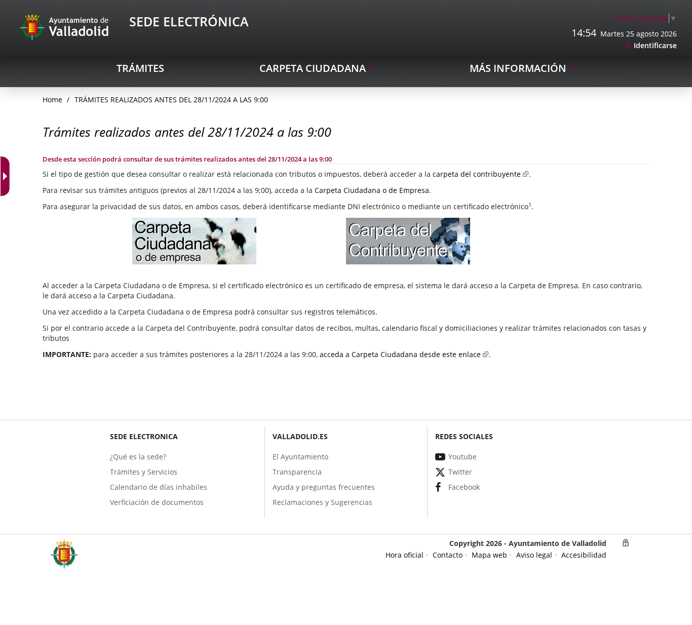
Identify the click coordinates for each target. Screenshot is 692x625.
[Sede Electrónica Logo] (66, 26)
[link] (645, 18)
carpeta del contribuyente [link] (477, 174)
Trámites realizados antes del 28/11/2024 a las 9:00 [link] (171, 99)
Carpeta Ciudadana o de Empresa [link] (372, 190)
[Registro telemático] (194, 245)
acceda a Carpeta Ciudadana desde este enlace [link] (400, 354)
